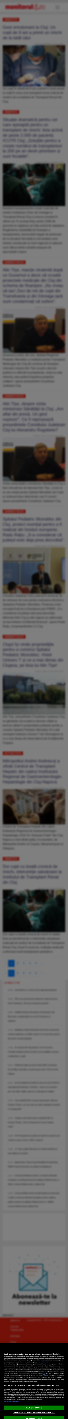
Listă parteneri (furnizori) (11, 1401)
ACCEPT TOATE (34, 1408)
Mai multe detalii (43, 1362)
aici (44, 1374)
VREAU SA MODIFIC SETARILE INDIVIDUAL (34, 1413)
